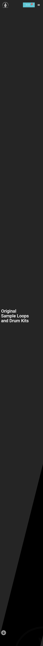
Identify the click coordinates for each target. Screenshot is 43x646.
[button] (39, 5)
